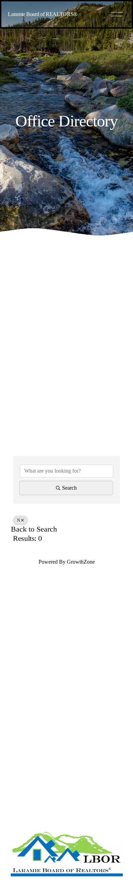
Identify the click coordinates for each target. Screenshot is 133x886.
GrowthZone (81, 562)
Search (69, 488)
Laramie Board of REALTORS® (42, 14)
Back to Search (34, 529)
